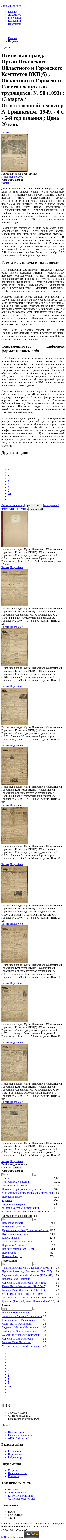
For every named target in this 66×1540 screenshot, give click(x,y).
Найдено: (36, 509)
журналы (7, 1200)
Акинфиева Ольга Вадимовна (19, 1331)
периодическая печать (14, 1185)
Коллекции (14, 20)
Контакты (13, 1476)
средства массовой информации (20, 1207)
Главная (12, 11)
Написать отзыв (17, 1473)
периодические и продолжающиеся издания (27, 1192)
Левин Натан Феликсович (17, 1323)
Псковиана (14, 1489)
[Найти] (34, 1175)
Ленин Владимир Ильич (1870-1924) (23, 1293)
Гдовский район (11, 1237)
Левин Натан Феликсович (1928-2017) (24, 1286)
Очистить (7, 1167)
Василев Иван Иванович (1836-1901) (23, 1290)
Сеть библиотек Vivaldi (21, 1498)
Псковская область (12, 176)
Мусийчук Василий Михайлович (21, 1346)
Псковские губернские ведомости (21, 1189)
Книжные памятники (20, 1495)
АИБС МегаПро (18, 508)
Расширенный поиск (20, 1435)
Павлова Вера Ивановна (16, 1278)
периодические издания (15, 1181)
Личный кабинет (11, 5)
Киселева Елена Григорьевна (19, 1320)
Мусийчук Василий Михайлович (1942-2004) (28, 1297)
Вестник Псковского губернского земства (26, 1211)
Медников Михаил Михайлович (20, 1327)
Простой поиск (17, 1432)
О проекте (14, 1470)
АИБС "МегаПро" (18, 1438)
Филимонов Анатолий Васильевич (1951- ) (27, 1267)
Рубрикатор (15, 17)
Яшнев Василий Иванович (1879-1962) (24, 1282)
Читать (5, 132)
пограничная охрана (13, 1204)
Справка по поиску (12, 505)
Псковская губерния (13, 1226)
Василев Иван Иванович (16, 1342)
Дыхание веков (17, 1492)
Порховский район (13, 1245)
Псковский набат (12, 1196)
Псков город (9, 1252)
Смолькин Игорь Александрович (21, 1334)
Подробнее (16, 567)
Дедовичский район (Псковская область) (25, 1230)
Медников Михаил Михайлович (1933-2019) (27, 1275)
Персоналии (15, 23)
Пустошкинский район (15, 1234)
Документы (14, 14)
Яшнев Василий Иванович (17, 1338)
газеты (5, 182)
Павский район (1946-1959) (18, 1248)
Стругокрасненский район (17, 1241)
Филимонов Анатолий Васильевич (22, 1316)
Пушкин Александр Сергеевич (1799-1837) (27, 1271)
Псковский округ (12, 1256)
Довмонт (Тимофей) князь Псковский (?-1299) (28, 1301)
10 (9, 493)
